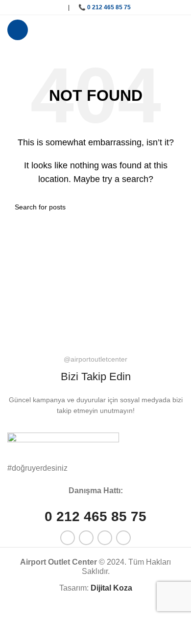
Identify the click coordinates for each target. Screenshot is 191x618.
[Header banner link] (95, 309)
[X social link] (26, 7)
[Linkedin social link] (52, 7)
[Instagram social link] (39, 7)
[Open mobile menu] (17, 30)
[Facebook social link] (13, 7)
